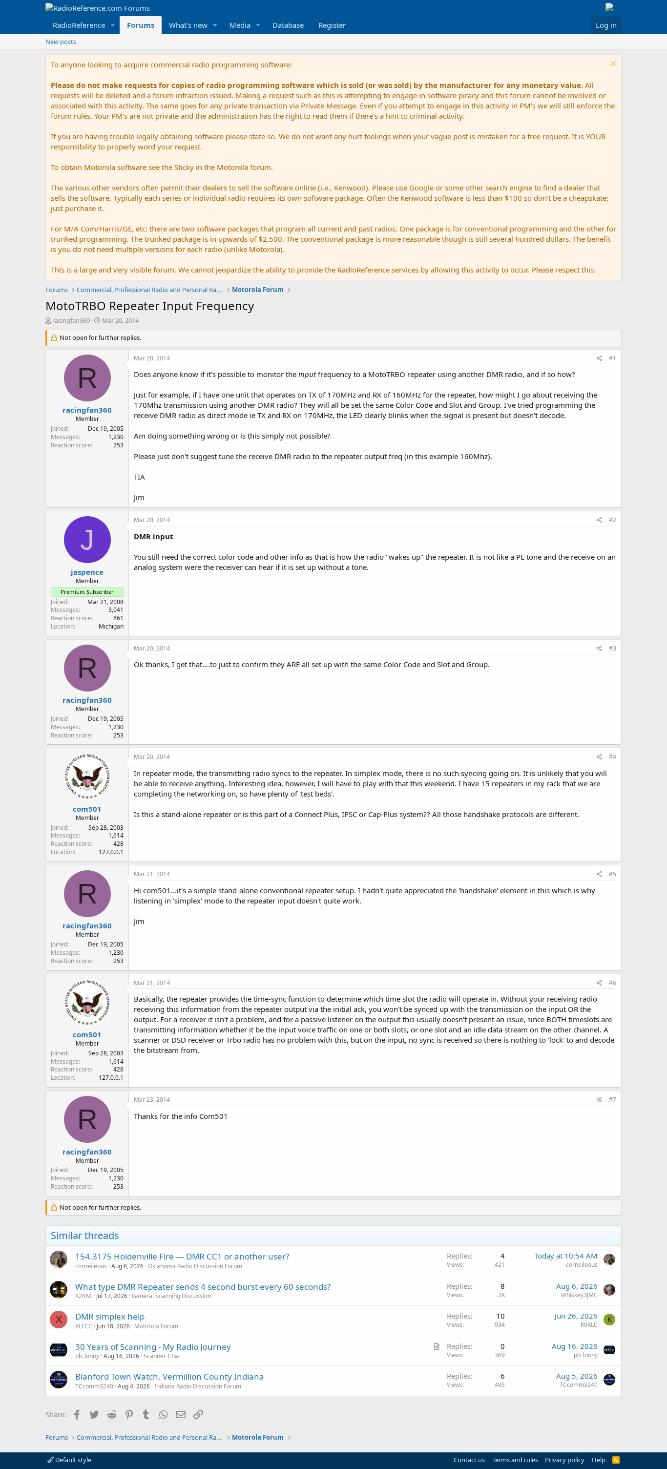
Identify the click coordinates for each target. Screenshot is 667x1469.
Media (239, 25)
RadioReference (79, 25)
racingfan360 (71, 320)
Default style (72, 1459)
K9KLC (589, 1325)
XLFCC (83, 1326)
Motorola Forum (156, 1326)
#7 (612, 1099)
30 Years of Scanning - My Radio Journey (153, 1346)
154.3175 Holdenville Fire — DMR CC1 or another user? (182, 1256)
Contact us (469, 1459)
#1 (612, 358)
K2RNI (83, 1296)
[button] (113, 25)
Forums (140, 25)
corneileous (91, 1266)
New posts (60, 41)
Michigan (111, 626)
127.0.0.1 (111, 852)
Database (288, 25)
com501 (87, 809)
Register (332, 25)
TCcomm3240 (94, 1386)
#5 (612, 874)
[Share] (599, 358)
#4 (612, 757)
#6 (612, 983)
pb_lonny (87, 1356)
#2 (612, 520)
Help (598, 1459)
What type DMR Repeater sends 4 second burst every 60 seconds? (203, 1286)
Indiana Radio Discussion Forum (197, 1386)
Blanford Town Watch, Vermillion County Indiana (169, 1376)
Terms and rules (515, 1459)
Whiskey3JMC (579, 1295)
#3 (612, 648)
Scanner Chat (162, 1356)
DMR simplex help (110, 1316)
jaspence (87, 572)
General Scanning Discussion (171, 1296)
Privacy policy (564, 1459)
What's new (188, 25)
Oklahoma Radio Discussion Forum (195, 1266)
